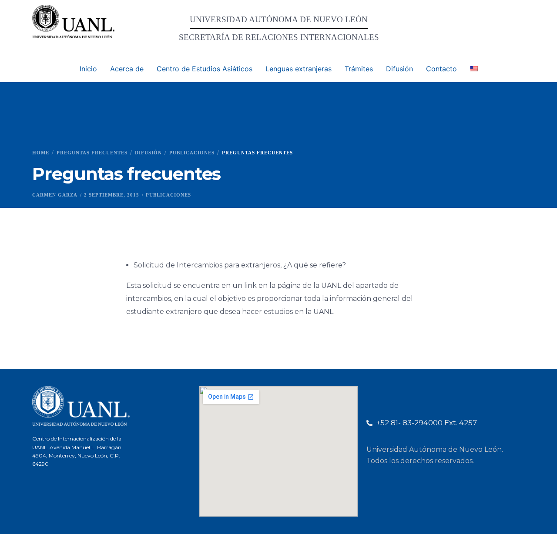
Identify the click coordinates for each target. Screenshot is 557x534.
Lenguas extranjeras (298, 68)
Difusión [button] (399, 68)
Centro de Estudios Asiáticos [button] (204, 68)
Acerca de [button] (127, 68)
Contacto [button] (441, 68)
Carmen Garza (54, 194)
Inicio (88, 68)
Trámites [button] (359, 68)
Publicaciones (168, 194)
